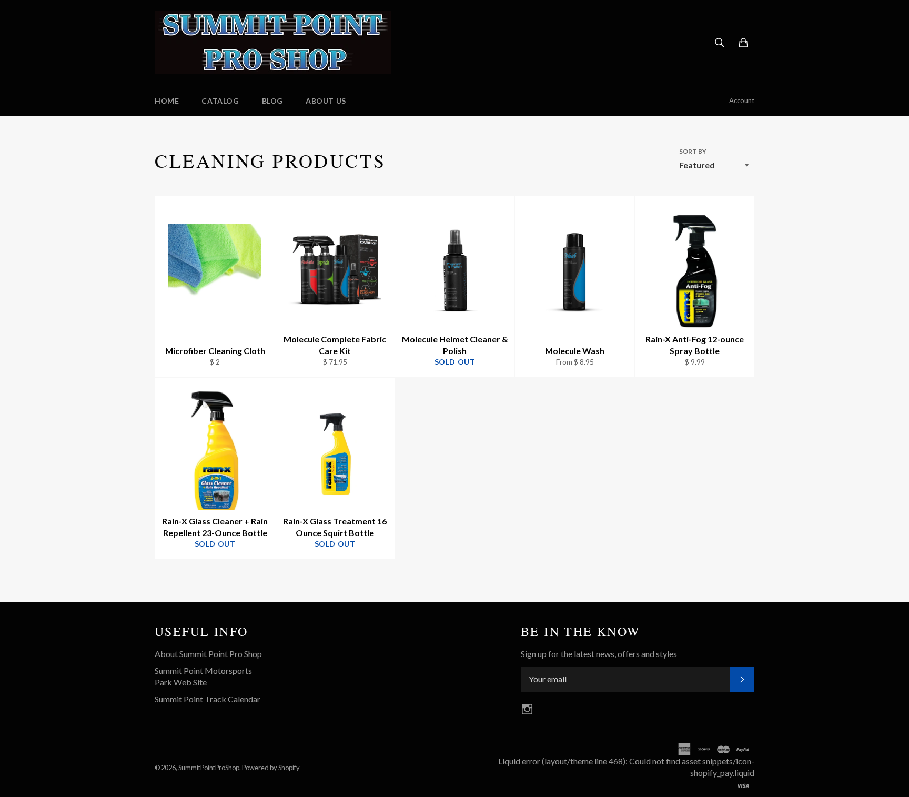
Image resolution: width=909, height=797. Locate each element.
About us (326, 100)
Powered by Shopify (271, 767)
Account (741, 100)
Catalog (220, 100)
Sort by (692, 151)
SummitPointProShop (208, 767)
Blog (272, 100)
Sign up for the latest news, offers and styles (599, 654)
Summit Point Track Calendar (207, 699)
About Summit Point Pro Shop (208, 654)
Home (167, 100)
